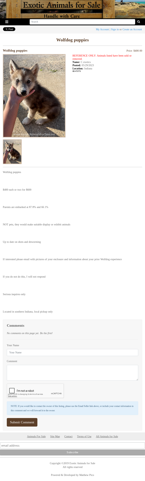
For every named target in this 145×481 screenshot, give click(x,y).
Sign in (115, 29)
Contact (68, 436)
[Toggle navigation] (7, 22)
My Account (102, 29)
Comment (12, 361)
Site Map (55, 436)
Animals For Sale (36, 436)
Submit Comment (22, 422)
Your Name (13, 345)
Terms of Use (84, 436)
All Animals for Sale (107, 436)
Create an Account (132, 29)
